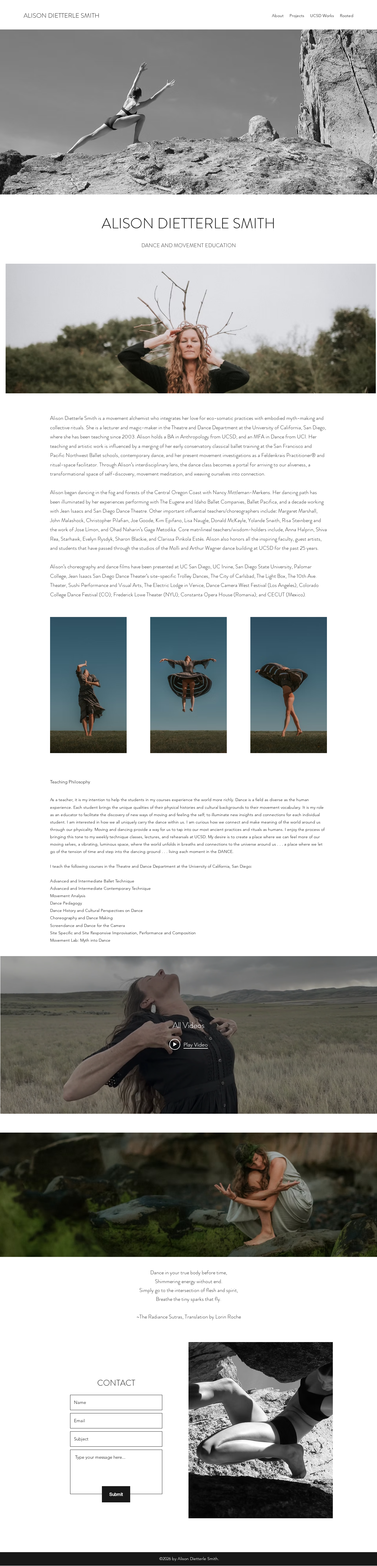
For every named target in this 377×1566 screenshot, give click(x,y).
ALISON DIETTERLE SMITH (62, 15)
